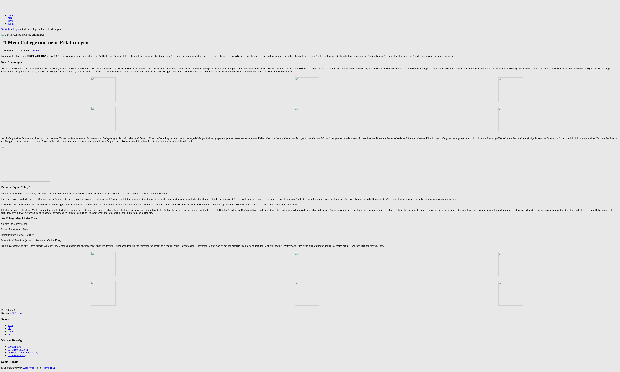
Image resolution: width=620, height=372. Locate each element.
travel (10, 20)
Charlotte (35, 50)
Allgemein (16, 313)
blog (10, 17)
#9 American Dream (18, 349)
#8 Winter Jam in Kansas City (23, 352)
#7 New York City (17, 355)
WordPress (28, 368)
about (10, 23)
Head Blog (49, 368)
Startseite (5, 29)
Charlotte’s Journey (11, 4)
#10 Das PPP (14, 346)
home (10, 15)
